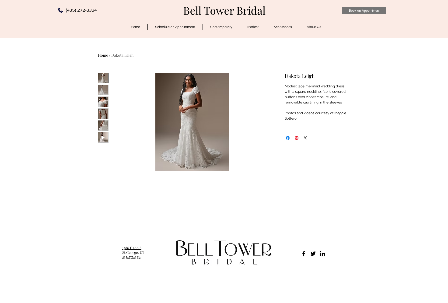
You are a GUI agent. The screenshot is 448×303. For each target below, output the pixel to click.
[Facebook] (303, 253)
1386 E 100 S (131, 247)
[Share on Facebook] (287, 138)
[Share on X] (305, 138)
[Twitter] (313, 253)
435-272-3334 (131, 257)
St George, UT (133, 252)
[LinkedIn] (322, 253)
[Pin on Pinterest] (296, 138)
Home (103, 55)
